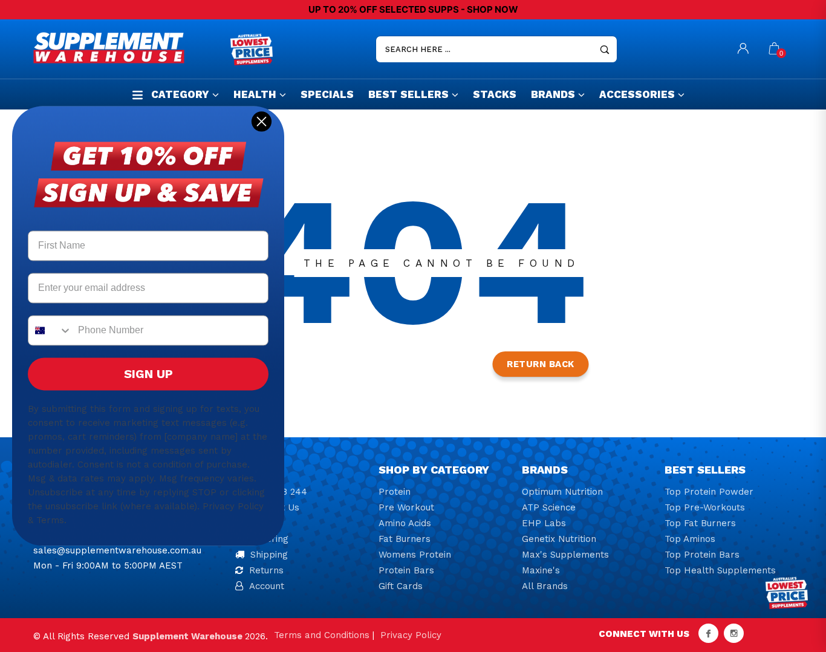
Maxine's (541, 570)
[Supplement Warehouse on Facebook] (708, 633)
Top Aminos (690, 538)
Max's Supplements (565, 554)
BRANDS (553, 94)
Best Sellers (408, 94)
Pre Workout (406, 507)
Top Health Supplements (720, 570)
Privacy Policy (410, 635)
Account (266, 586)
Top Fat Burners (700, 523)
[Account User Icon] (743, 49)
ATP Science (549, 507)
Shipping (269, 554)
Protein (395, 491)
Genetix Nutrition (559, 538)
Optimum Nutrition (562, 491)
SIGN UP (148, 374)
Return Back (540, 364)
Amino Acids (405, 523)
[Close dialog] (261, 121)
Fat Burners (405, 538)
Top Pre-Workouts (705, 507)
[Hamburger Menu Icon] (137, 94)
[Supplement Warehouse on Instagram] (734, 633)
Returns (266, 570)
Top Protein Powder (709, 491)
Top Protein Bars (702, 554)
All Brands (545, 586)
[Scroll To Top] (793, 604)
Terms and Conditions (321, 635)
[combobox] (50, 330)
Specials (327, 94)
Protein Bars (406, 570)
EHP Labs (544, 523)
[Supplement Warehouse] (128, 48)
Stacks (494, 94)
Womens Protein (415, 554)
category (180, 94)
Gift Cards (401, 586)
